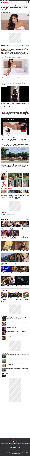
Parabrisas (26, 443)
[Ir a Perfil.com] (27, 0)
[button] (28, 15)
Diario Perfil (2, 443)
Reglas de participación (13, 447)
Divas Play (9, 214)
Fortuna (19, 443)
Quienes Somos (11, 445)
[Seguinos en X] (28, 2)
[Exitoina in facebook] (26, 2)
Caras (7, 443)
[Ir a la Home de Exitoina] (6, 2)
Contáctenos (16, 445)
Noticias (10, 443)
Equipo (25, 445)
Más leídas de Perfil (5, 353)
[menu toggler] (1, 2)
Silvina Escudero (3, 214)
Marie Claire (14, 443)
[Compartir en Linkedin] (26, 45)
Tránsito (19, 447)
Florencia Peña (22, 48)
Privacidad (21, 445)
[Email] (28, 45)
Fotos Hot (13, 214)
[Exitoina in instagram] (25, 2)
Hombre (23, 443)
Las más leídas (4, 316)
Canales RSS (5, 445)
